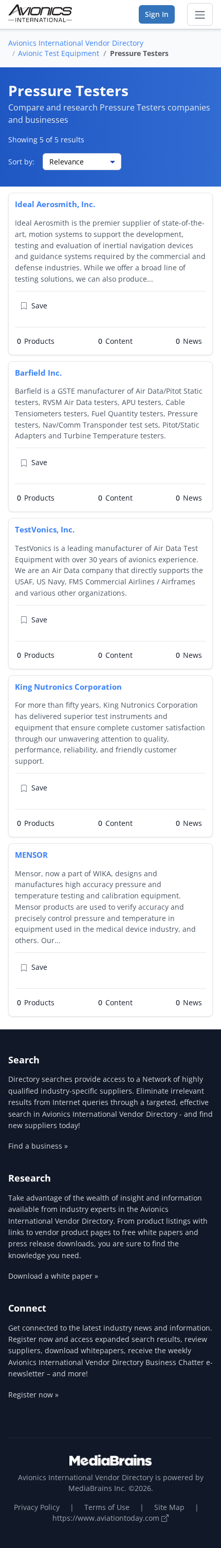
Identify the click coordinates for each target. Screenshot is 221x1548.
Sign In (157, 14)
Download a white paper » (53, 1276)
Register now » (33, 1394)
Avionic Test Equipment (58, 53)
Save (39, 305)
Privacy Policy (37, 1507)
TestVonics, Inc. (45, 529)
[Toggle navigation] (200, 14)
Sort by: (21, 162)
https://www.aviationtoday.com (106, 1518)
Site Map (169, 1507)
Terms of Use (107, 1507)
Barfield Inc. (38, 372)
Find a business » (38, 1146)
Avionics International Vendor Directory (75, 43)
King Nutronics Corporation (68, 686)
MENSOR (31, 855)
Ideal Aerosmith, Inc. (55, 204)
